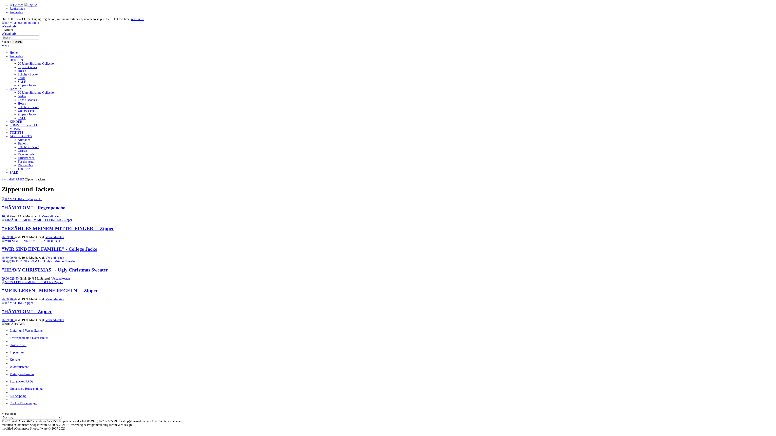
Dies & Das (25, 165)
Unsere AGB (18, 345)
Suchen (17, 41)
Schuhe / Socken (28, 74)
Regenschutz (26, 154)
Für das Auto (26, 161)
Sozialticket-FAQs (21, 381)
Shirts (21, 78)
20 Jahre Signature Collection (36, 63)
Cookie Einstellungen (23, 403)
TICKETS (16, 132)
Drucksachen (26, 158)
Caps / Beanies (27, 67)
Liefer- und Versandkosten (26, 330)
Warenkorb (9, 33)
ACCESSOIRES (21, 136)
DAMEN (16, 89)
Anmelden (16, 56)
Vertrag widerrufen (22, 374)
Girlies (22, 96)
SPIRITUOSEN (20, 169)
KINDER (16, 121)
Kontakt (15, 359)
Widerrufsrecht (19, 367)
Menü (5, 45)
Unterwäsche (26, 110)
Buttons (23, 143)
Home (14, 52)
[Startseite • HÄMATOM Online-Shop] (20, 22)
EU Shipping (18, 396)
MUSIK (15, 129)
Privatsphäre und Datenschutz (29, 338)
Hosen (22, 70)
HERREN (16, 60)
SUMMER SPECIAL (24, 125)
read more (137, 19)
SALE (22, 81)
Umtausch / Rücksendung (26, 388)
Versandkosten (51, 216)
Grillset (22, 150)
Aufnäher (24, 139)
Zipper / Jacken (27, 85)
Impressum (17, 352)
